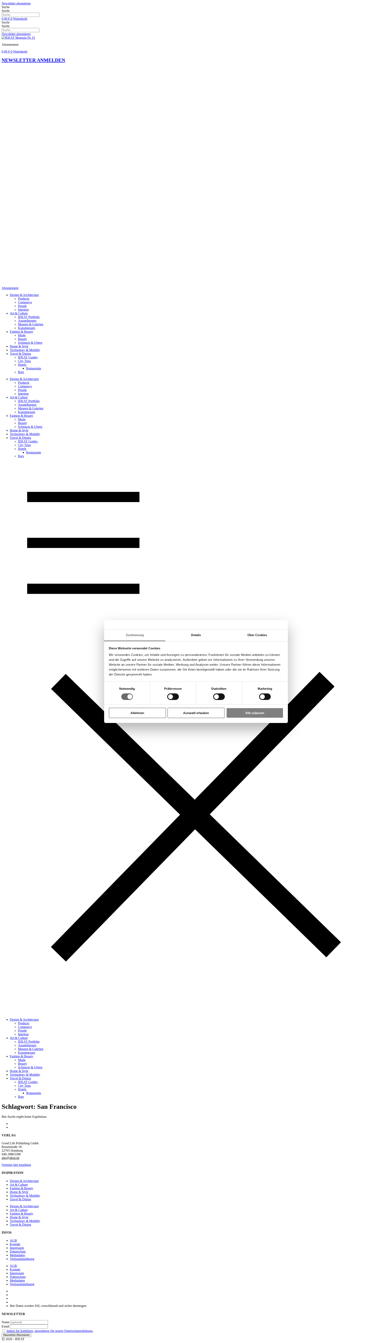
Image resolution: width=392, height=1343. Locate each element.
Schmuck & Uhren (30, 342)
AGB (13, 1240)
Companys (25, 302)
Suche (6, 7)
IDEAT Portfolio (29, 317)
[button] (196, 738)
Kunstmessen (26, 328)
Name (5, 1322)
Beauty (22, 339)
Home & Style (19, 346)
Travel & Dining (20, 353)
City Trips (24, 361)
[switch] (173, 696)
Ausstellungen (27, 320)
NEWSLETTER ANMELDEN (33, 60)
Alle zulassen (254, 713)
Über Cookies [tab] (257, 635)
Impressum (17, 1248)
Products (23, 298)
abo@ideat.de (10, 1158)
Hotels (22, 364)
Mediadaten (17, 1255)
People (22, 306)
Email (5, 1326)
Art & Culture (19, 313)
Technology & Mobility (25, 350)
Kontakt (15, 1244)
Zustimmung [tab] (135, 635)
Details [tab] (196, 635)
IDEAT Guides (28, 357)
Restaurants (33, 368)
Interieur (23, 309)
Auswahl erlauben (196, 713)
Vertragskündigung (22, 1259)
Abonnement (10, 288)
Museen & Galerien (30, 324)
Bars (21, 372)
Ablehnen (137, 713)
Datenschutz (18, 1251)
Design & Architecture (24, 295)
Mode (22, 335)
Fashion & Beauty (21, 331)
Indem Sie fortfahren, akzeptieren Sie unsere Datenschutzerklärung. (50, 1331)
